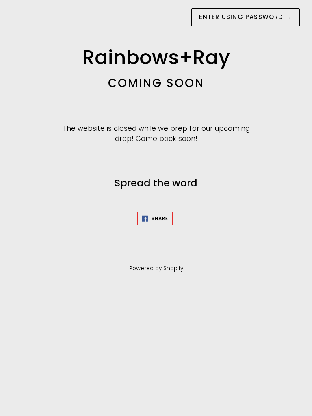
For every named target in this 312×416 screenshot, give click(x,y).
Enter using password (245, 17)
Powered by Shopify (156, 268)
